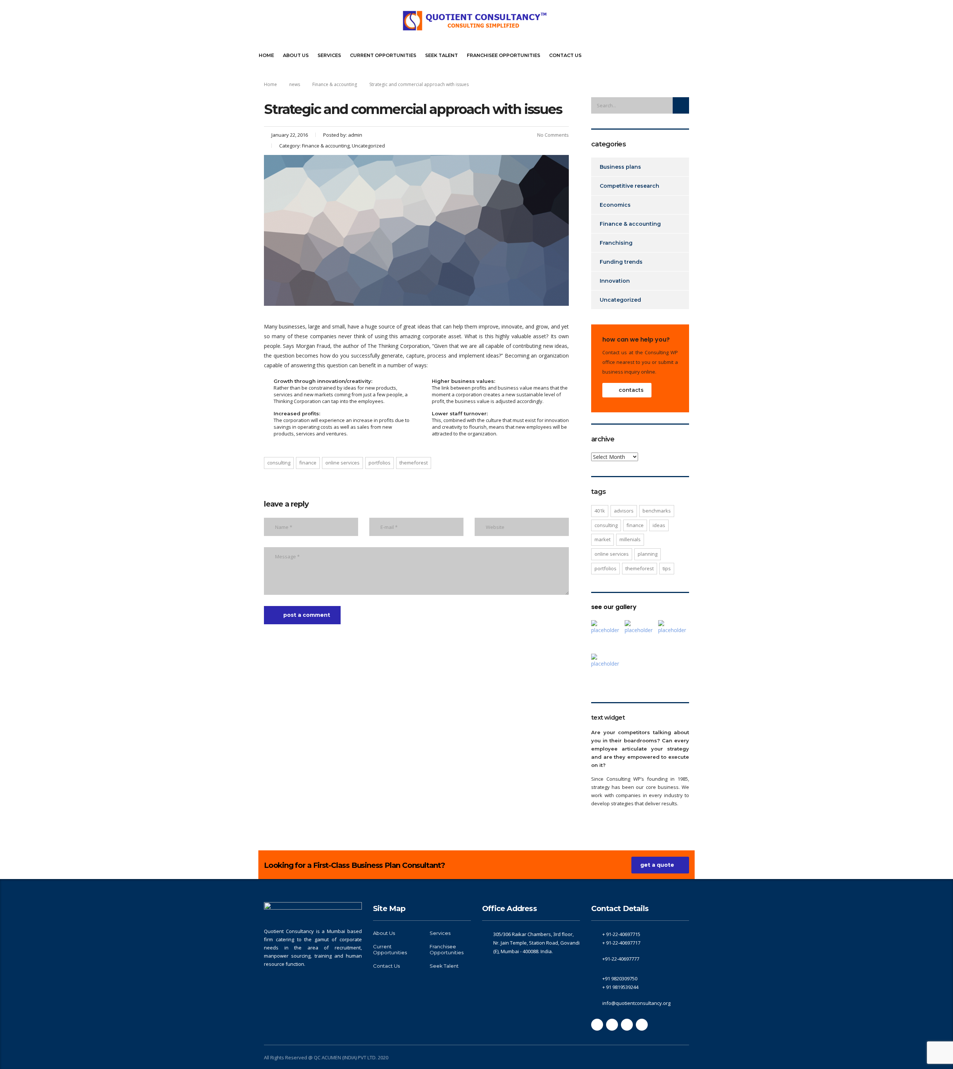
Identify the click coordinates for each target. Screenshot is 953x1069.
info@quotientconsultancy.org (636, 1003)
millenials (630, 539)
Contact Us (565, 55)
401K (600, 510)
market (603, 539)
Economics (615, 205)
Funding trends (621, 261)
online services (342, 462)
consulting (278, 462)
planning (647, 554)
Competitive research (629, 186)
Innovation (615, 280)
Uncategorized (620, 299)
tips (667, 568)
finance (307, 462)
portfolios (380, 462)
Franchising (616, 243)
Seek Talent (441, 55)
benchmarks (657, 510)
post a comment (306, 615)
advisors (624, 510)
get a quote (657, 865)
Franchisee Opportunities (503, 55)
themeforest (413, 462)
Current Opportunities (383, 55)
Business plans (620, 167)
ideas (659, 525)
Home (266, 55)
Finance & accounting (630, 224)
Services (329, 55)
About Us (296, 55)
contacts (631, 390)
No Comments (553, 134)
